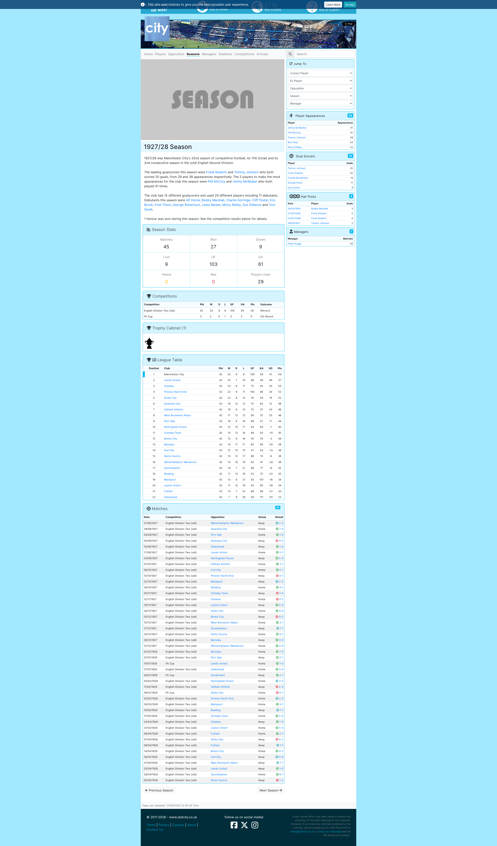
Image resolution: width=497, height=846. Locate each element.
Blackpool (170, 479)
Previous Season (160, 790)
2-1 (281, 552)
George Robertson (186, 205)
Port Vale (169, 421)
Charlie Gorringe (238, 200)
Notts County (172, 456)
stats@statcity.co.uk (302, 831)
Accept (350, 4)
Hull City (169, 450)
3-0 (280, 639)
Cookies (178, 825)
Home (148, 54)
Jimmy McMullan (245, 181)
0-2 (280, 616)
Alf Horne (193, 200)
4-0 (280, 610)
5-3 (280, 727)
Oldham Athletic (173, 409)
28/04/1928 (294, 208)
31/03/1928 (294, 213)
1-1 (281, 628)
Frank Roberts (216, 172)
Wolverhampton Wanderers (180, 462)
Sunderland (218, 675)
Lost (166, 257)
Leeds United (172, 380)
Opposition (176, 54)
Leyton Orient (172, 485)
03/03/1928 (294, 218)
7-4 (280, 528)
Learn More (333, 4)
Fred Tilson (163, 205)
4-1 (281, 587)
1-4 (281, 593)
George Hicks (295, 182)
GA (260, 257)
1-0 (281, 534)
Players (160, 54)
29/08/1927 (294, 223)
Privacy (163, 825)
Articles (262, 54)
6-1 (281, 774)
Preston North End (175, 391)
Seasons (193, 54)
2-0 (280, 605)
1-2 (281, 780)
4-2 (280, 751)
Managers (209, 54)
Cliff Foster (260, 200)
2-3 (280, 686)
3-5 (280, 540)
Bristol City (170, 438)
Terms (151, 825)
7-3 (280, 651)
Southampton (172, 467)
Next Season (269, 790)
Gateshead (170, 497)
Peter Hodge (294, 243)
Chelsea (169, 385)
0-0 (280, 756)
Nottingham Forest (175, 426)
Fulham (168, 491)
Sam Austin (294, 187)
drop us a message (330, 831)
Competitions (244, 54)
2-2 (280, 523)
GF (213, 257)
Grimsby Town (172, 432)
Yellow (166, 274)
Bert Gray (293, 142)
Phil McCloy (216, 181)
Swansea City (172, 403)
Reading (169, 473)
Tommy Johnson (246, 172)
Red (213, 274)
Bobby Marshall (213, 200)
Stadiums (225, 54)
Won (213, 239)
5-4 (280, 558)
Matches (166, 239)
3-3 (280, 680)
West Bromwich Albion (177, 415)
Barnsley (169, 444)
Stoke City (170, 397)
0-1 (281, 575)
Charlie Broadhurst (298, 177)
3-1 (281, 564)
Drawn (260, 239)
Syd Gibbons (252, 205)
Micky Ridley (231, 205)
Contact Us (155, 829)
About (191, 825)
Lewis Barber (211, 205)
